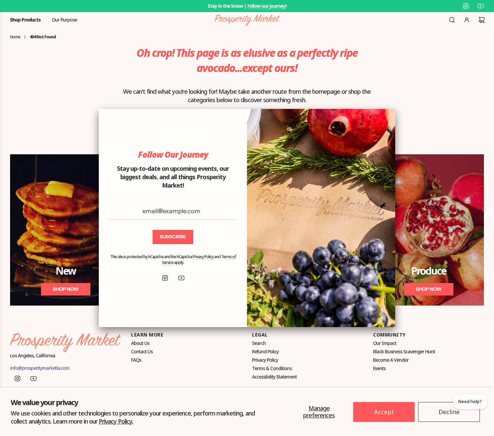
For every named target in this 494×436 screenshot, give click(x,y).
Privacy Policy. (116, 421)
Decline (449, 412)
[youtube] (181, 278)
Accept (384, 412)
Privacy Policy (203, 257)
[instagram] (165, 278)
